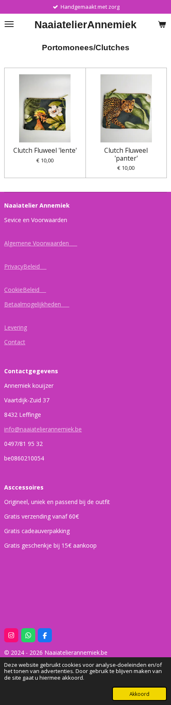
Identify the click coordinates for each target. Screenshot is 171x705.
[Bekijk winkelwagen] (162, 24)
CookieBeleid (25, 290)
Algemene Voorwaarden (40, 243)
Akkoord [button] (139, 693)
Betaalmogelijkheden (36, 304)
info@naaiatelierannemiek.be (43, 429)
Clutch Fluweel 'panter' (126, 154)
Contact (14, 342)
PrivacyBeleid (25, 266)
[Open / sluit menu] (9, 24)
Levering (15, 327)
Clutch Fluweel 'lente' (45, 150)
